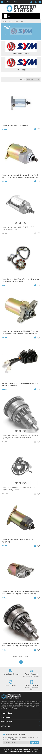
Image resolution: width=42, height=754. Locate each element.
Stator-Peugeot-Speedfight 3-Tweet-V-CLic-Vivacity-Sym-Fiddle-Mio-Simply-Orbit (20, 280)
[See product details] (35, 233)
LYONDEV (34, 749)
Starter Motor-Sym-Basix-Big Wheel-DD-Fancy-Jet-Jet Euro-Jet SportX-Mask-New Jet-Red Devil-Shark (20, 332)
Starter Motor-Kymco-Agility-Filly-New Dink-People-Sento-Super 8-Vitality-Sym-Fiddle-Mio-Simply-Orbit (20, 593)
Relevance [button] (30, 79)
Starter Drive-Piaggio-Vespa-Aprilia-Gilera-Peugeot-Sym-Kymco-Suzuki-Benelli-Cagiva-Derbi (20, 436)
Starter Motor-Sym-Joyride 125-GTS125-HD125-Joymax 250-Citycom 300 (18, 228)
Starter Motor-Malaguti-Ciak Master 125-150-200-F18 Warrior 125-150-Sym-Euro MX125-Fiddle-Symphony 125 (20, 177)
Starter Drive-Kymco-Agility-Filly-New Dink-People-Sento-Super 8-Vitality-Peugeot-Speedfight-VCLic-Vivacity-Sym (20, 645)
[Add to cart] (35, 129)
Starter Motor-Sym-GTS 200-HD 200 (15, 125)
